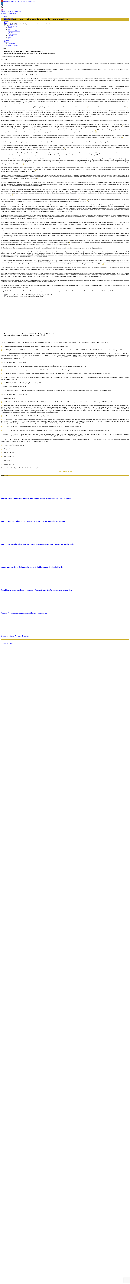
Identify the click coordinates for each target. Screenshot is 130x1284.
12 (1, 390)
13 (1, 394)
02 (1, 346)
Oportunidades (8, 19)
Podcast (10, 27)
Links (9, 37)
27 (1, 460)
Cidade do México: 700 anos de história (15, 636)
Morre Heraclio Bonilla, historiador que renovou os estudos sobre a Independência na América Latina (37, 544)
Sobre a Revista (8, 18)
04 (1, 353)
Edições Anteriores (13, 45)
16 (1, 405)
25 (1, 452)
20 (1, 430)
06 (1, 366)
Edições (6, 42)
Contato (6, 40)
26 (1, 456)
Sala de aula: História (14, 31)
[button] (2, 1)
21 (1, 434)
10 (1, 383)
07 (1, 370)
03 (1, 350)
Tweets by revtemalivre (7, 643)
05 (1, 362)
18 (1, 419)
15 (1, 402)
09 (1, 377)
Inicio (5, 16)
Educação (10, 32)
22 (1, 439)
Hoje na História (12, 26)
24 (1, 449)
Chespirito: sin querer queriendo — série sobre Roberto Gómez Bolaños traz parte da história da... (36, 590)
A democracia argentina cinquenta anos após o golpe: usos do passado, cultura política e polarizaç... (37, 498)
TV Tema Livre (12, 24)
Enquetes (10, 35)
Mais (5, 23)
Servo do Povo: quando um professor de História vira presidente (24, 613)
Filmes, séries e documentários (16, 39)
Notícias (6, 21)
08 (1, 373)
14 (1, 398)
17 (1, 416)
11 (1, 386)
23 (1, 445)
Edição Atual (11, 43)
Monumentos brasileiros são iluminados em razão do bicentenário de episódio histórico (32, 567)
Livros (9, 29)
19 (1, 426)
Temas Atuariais (12, 34)
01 (1, 342)
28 (1, 464)
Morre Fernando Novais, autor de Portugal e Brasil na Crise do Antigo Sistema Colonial (33, 521)
